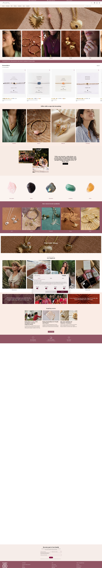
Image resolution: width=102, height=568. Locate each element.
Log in (95, 3)
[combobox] (92, 6)
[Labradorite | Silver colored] (12, 98)
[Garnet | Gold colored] (6, 98)
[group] (51, 44)
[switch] (46, 288)
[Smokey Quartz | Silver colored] (38, 98)
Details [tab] (51, 278)
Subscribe (51, 557)
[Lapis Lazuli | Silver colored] (13, 98)
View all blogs (51, 331)
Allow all (62, 291)
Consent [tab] (39, 278)
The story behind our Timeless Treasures (66, 322)
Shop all (98, 65)
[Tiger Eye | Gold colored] (8, 98)
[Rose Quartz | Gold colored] (11, 98)
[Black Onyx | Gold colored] (4, 98)
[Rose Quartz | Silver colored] (36, 98)
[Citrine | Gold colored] (7, 98)
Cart (99, 3)
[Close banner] (67, 275)
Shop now (5, 20)
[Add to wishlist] (25, 70)
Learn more (65, 163)
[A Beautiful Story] (6, 3)
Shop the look (14, 289)
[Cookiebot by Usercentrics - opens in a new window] (62, 275)
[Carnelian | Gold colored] (5, 98)
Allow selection (51, 291)
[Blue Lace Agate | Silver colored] (14, 98)
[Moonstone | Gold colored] (10, 98)
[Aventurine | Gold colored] (2, 98)
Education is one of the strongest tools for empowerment (31, 323)
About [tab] (63, 278)
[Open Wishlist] (96, 2)
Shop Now (51, 246)
